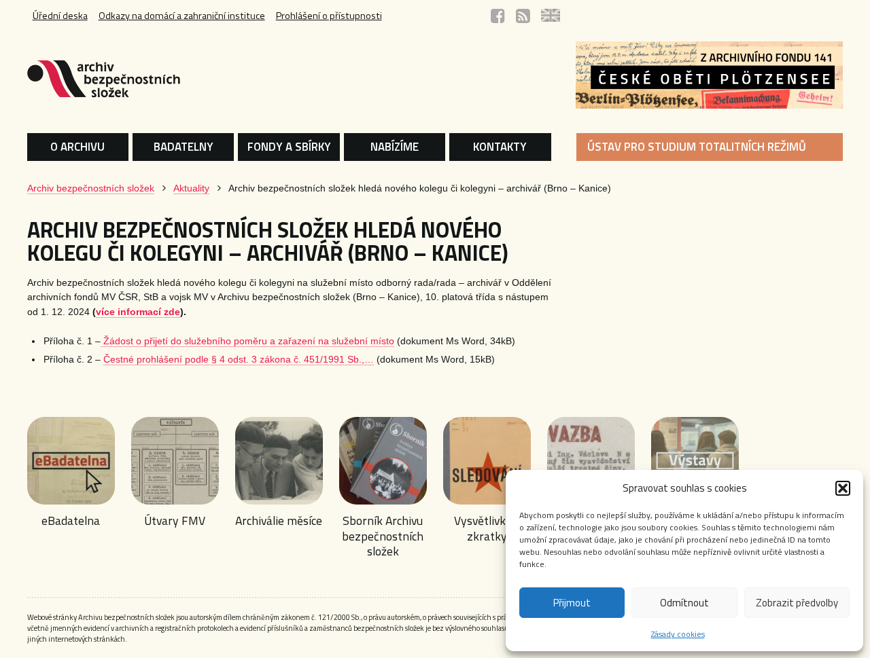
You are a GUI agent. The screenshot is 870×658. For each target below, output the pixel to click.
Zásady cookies (678, 633)
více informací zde (138, 312)
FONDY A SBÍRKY (289, 147)
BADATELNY (183, 147)
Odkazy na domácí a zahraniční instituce (182, 15)
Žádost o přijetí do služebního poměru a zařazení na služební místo (247, 341)
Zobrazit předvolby (797, 602)
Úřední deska (60, 15)
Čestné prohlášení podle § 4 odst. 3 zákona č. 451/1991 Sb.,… (238, 359)
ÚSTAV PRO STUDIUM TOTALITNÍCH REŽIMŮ (696, 147)
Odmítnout (684, 602)
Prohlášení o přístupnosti (329, 15)
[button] (843, 488)
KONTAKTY (500, 147)
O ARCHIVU (77, 147)
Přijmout (572, 602)
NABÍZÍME (394, 147)
